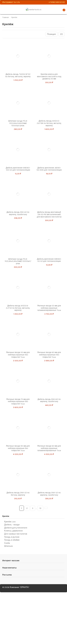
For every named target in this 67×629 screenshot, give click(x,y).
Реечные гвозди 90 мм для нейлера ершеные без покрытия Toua (18, 448)
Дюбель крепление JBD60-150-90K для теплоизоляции (49, 169)
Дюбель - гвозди (11, 524)
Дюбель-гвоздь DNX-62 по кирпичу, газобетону (49, 400)
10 (40, 508)
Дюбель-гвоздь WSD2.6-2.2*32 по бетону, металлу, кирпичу (18, 308)
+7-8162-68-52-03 (57, 2)
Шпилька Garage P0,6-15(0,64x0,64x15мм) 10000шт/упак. (18, 261)
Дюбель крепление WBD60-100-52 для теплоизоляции (18, 169)
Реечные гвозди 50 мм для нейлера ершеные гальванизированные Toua (49, 308)
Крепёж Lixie (10, 521)
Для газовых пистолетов (15, 534)
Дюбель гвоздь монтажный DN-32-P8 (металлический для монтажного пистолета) (49, 214)
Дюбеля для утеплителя (15, 528)
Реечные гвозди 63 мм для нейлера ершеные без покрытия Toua (49, 354)
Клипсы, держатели (13, 531)
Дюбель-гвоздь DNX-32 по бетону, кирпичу (18, 494)
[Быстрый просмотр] (19, 70)
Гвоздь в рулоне (11, 537)
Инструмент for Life (11, 2)
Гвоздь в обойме (11, 540)
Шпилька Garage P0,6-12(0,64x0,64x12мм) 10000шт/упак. (18, 123)
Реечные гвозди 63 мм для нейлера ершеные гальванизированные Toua (49, 448)
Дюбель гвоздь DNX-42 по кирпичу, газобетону (18, 213)
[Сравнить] (17, 70)
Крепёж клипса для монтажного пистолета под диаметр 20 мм (49, 76)
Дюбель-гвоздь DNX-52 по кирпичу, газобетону (49, 494)
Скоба (7, 543)
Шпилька (8, 546)
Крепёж (5, 516)
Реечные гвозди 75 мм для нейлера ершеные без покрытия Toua (18, 401)
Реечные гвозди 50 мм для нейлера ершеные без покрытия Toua (18, 354)
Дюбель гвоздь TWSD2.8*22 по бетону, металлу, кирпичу (18, 75)
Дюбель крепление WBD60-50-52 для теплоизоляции (49, 260)
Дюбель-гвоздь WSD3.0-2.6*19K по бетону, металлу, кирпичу (49, 123)
